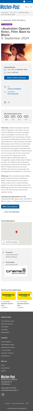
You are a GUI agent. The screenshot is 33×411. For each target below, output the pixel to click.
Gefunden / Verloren (7, 353)
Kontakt (3, 371)
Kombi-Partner (5, 368)
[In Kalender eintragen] (5, 102)
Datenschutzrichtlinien (18, 403)
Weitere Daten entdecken (16, 77)
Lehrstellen (4, 329)
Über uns (4, 361)
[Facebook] (3, 394)
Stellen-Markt (5, 332)
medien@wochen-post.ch (9, 390)
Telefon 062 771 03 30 (8, 388)
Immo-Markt (4, 327)
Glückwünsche (5, 356)
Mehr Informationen (10, 206)
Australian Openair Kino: (7, 304)
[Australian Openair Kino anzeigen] (8, 296)
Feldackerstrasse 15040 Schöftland (12, 254)
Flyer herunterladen (11, 212)
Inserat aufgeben (6, 342)
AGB (27, 403)
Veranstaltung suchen (7, 321)
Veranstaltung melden (7, 344)
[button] (16, 232)
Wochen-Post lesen (7, 324)
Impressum (8, 403)
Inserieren (4, 338)
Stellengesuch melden (8, 347)
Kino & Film (13, 12)
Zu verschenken (6, 350)
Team (2, 365)
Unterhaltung (4, 12)
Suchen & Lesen (6, 317)
